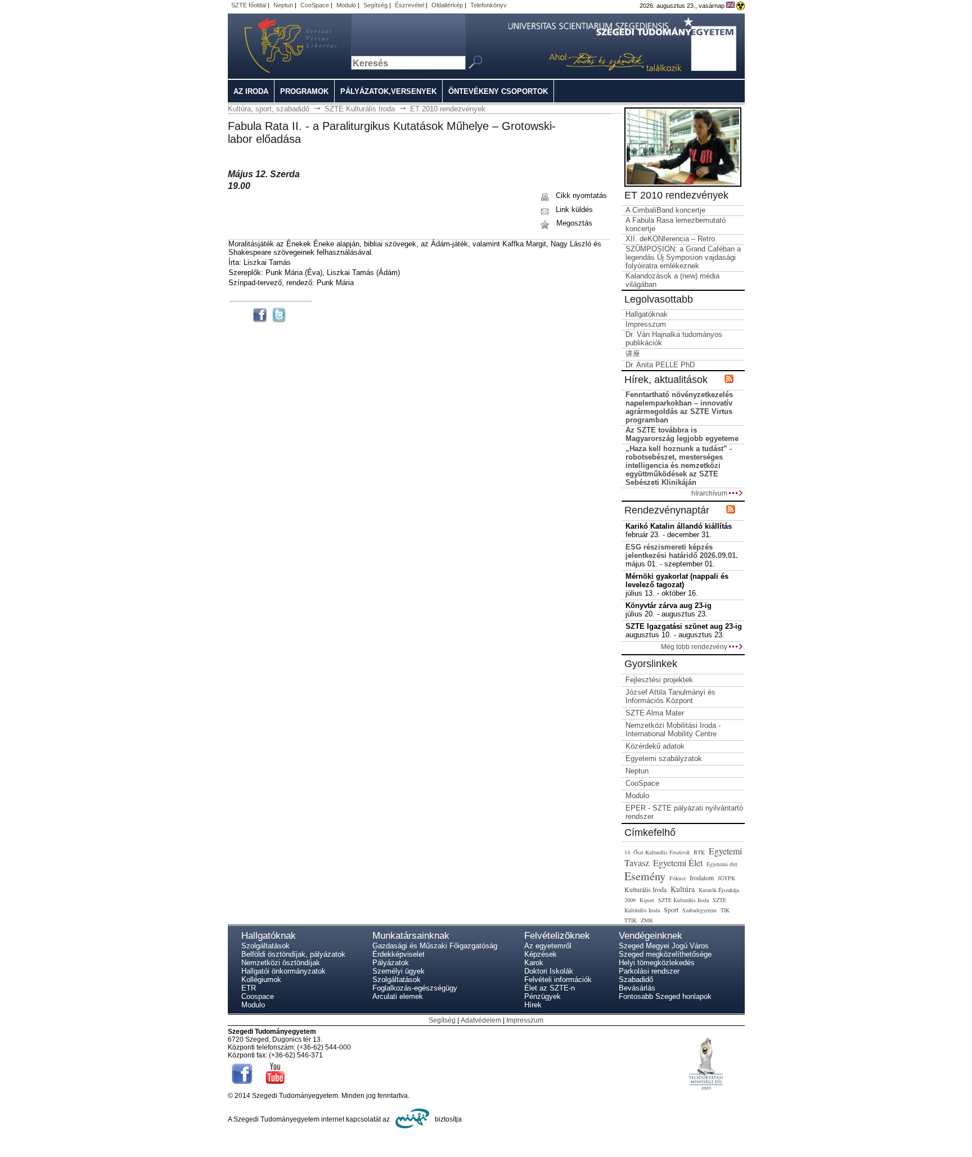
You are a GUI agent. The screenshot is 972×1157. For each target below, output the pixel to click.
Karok (533, 962)
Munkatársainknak (410, 935)
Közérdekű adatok (655, 746)
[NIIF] (412, 1119)
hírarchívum (710, 493)
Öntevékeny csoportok (498, 91)
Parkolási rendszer (649, 971)
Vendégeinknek (650, 935)
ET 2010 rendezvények (447, 109)
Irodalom (702, 877)
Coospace (257, 996)
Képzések (540, 954)
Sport (671, 909)
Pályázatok (390, 962)
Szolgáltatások (265, 946)
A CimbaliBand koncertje (665, 210)
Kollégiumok (261, 979)
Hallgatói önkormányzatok (283, 971)
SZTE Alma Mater (655, 713)
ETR (248, 988)
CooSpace (314, 5)
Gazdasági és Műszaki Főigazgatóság (434, 946)
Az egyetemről (548, 946)
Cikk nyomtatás (580, 195)
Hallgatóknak (647, 314)
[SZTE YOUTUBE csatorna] (275, 1086)
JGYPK (726, 878)
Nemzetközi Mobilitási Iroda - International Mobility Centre (673, 729)
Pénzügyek (542, 996)
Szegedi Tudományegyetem (277, 46)
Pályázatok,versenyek (388, 91)
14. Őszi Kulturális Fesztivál (657, 852)
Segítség (375, 5)
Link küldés (573, 209)
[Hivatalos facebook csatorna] (242, 1086)
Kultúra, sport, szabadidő (268, 109)
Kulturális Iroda (645, 889)
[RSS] (730, 510)
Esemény (644, 876)
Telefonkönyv (488, 5)
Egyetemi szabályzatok (664, 758)
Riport (647, 900)
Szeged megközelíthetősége (665, 954)
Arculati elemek (397, 996)
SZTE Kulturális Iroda (360, 109)
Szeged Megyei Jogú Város (664, 946)
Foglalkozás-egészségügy (414, 988)
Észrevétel (409, 5)
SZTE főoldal (248, 5)
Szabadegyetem (699, 910)
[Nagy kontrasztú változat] (740, 5)
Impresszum (646, 324)
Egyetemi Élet (678, 862)
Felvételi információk (558, 979)
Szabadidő (636, 979)
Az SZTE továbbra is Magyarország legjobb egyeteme (682, 434)
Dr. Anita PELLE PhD (660, 365)
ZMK (647, 920)
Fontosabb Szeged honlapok (665, 996)
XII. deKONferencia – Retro (670, 239)
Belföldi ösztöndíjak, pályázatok (293, 954)
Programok (304, 91)
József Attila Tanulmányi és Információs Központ (671, 696)
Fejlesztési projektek (659, 680)
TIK (725, 910)
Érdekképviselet (398, 954)
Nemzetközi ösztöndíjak (280, 962)
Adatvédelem (481, 1020)
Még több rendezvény (695, 646)
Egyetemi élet (721, 864)
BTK (699, 852)
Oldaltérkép (447, 5)
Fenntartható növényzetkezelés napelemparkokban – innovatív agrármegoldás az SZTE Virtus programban (679, 407)
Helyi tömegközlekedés (657, 962)
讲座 (633, 353)
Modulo (346, 5)
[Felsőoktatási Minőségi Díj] (706, 1100)
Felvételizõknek (557, 935)
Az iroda (250, 91)
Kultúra (682, 889)
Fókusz (677, 878)
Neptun (283, 5)
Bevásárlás (637, 988)
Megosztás (573, 223)
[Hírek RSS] (729, 379)
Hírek (533, 1005)
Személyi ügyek (398, 971)
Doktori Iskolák (548, 971)
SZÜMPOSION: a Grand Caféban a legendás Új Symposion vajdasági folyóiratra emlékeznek (683, 257)
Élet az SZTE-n (549, 988)
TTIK (630, 920)
